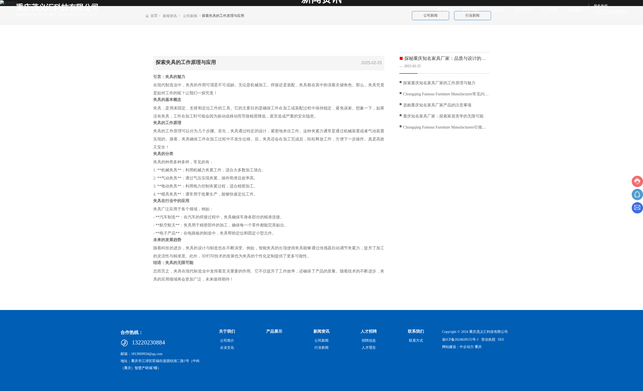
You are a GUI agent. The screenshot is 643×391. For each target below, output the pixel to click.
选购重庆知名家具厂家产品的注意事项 (437, 105)
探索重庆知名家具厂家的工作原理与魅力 (439, 83)
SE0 (501, 339)
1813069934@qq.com (147, 354)
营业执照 (488, 339)
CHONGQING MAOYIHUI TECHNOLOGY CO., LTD (56, 14)
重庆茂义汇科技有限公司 (57, 7)
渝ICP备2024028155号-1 (460, 339)
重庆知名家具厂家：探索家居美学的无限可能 (443, 116)
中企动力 (467, 347)
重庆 (478, 347)
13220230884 (610, 11)
